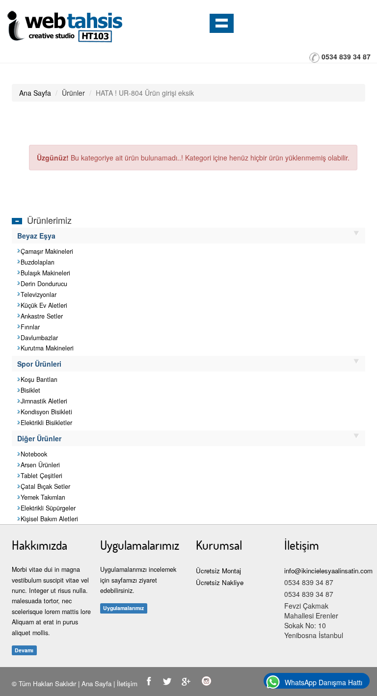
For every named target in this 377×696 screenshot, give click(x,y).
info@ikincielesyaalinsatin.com (328, 570)
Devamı (24, 650)
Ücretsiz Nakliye (219, 582)
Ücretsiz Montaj (218, 570)
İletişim (127, 683)
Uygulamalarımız (123, 608)
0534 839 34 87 (346, 56)
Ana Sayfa (35, 93)
